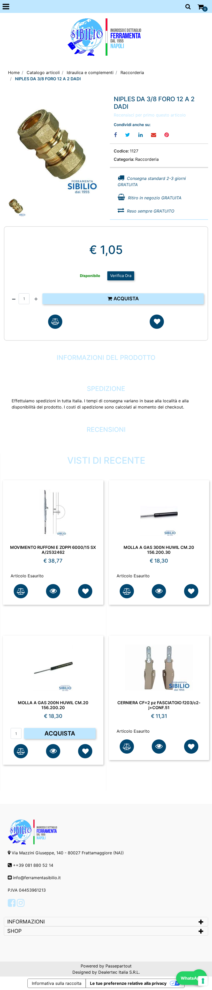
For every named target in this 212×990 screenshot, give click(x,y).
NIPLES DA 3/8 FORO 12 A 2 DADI (48, 78)
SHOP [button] (14, 931)
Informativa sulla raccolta (56, 983)
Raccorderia (132, 72)
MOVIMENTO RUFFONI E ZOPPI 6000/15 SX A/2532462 (53, 550)
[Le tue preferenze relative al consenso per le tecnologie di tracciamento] (203, 981)
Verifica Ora (120, 275)
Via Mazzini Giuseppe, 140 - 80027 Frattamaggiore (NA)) (68, 852)
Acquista (125, 299)
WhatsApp (191, 978)
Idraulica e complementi (90, 72)
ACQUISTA (59, 733)
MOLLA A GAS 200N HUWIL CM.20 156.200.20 (53, 705)
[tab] (106, 921)
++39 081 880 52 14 (33, 865)
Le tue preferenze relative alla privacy (128, 983)
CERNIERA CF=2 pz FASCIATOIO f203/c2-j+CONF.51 (158, 705)
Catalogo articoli (43, 72)
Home (14, 72)
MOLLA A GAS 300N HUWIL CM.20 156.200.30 (159, 550)
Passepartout (118, 966)
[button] (53, 145)
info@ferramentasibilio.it (37, 877)
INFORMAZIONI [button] (26, 922)
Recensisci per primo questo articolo (150, 115)
